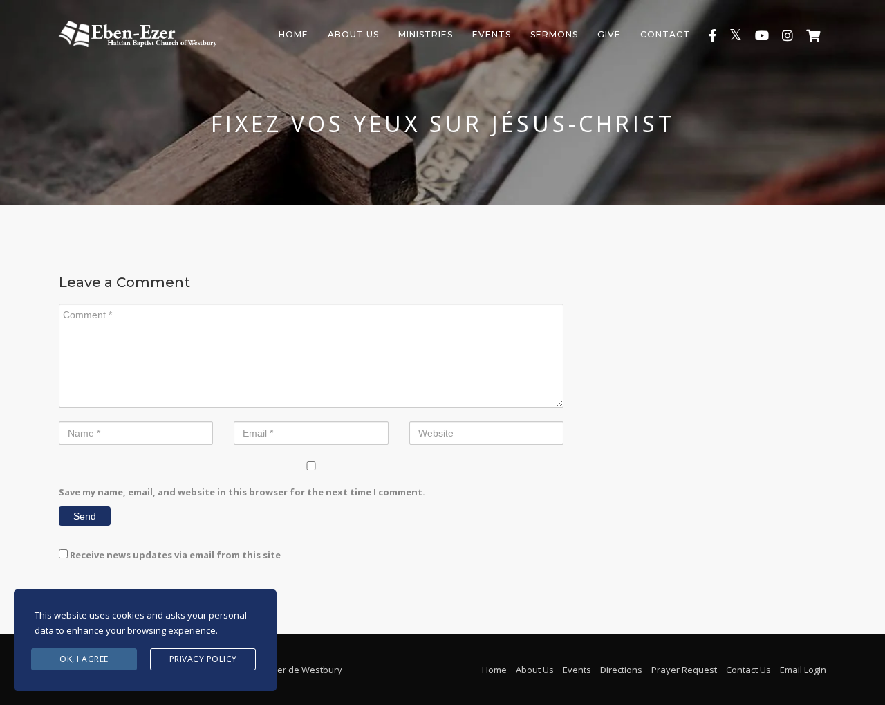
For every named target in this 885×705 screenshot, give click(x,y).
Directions (621, 669)
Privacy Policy (203, 659)
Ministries (425, 34)
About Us (353, 34)
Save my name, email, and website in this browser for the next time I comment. (242, 492)
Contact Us (748, 669)
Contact (665, 34)
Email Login (803, 669)
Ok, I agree (84, 659)
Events (491, 34)
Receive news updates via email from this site (174, 555)
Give (609, 34)
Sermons (554, 34)
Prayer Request (684, 669)
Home (293, 34)
